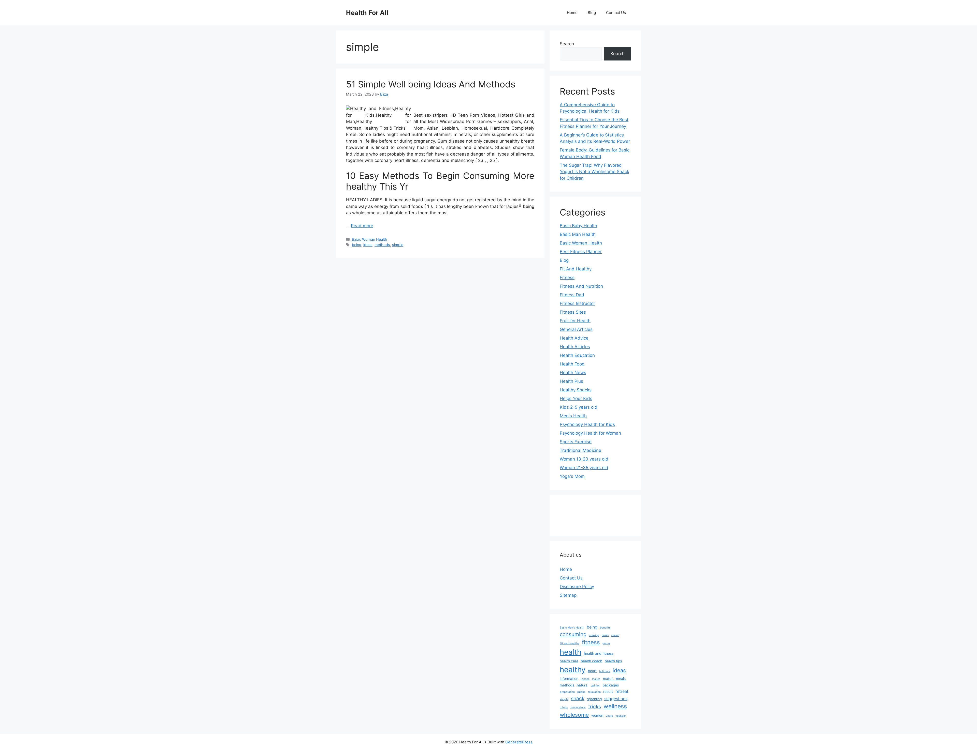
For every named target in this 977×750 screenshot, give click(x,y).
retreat (621, 691)
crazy (605, 635)
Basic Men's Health (572, 627)
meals (621, 679)
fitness (591, 642)
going (606, 643)
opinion (595, 685)
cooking (594, 635)
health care (569, 661)
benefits (605, 627)
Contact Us (616, 12)
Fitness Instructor (577, 303)
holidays (604, 671)
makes (596, 679)
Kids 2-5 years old (578, 407)
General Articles (576, 329)
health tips (613, 661)
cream (615, 635)
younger (620, 715)
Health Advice (574, 338)
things (564, 707)
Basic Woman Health (369, 239)
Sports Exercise (576, 441)
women (597, 715)
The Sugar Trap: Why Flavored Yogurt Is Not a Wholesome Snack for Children (594, 172)
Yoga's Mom (572, 476)
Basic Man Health (578, 234)
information (569, 679)
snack (577, 698)
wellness (615, 706)
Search (567, 43)
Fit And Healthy (576, 268)
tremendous (578, 707)
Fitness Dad (572, 294)
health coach (591, 661)
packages (611, 685)
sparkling (594, 699)
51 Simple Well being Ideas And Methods (430, 84)
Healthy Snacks (576, 389)
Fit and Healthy (569, 643)
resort (608, 692)
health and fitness (598, 653)
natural (582, 685)
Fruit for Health (575, 320)
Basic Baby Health (578, 225)
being (356, 244)
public (581, 692)
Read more (362, 225)
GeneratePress (519, 742)
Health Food (572, 363)
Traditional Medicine (580, 450)
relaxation (594, 692)
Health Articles (575, 346)
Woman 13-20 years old (584, 459)
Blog (592, 12)
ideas (367, 244)
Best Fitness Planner (581, 251)
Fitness (567, 277)
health (570, 652)
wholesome (574, 714)
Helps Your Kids (576, 398)
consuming (573, 634)
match (608, 679)
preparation (567, 692)
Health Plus (571, 381)
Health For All (367, 13)
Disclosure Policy (577, 586)
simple (397, 244)
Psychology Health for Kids (587, 424)
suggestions (615, 698)
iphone (585, 679)
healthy (572, 669)
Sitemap (568, 595)
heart (592, 671)
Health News (573, 372)
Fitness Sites (573, 312)
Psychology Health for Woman (590, 433)
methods (382, 244)
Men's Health (573, 415)
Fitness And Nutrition (581, 286)
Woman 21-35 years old (584, 467)
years (609, 715)
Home (572, 12)
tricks (594, 706)
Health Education (577, 355)
